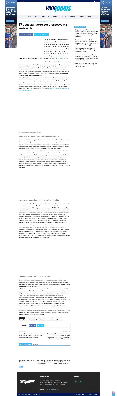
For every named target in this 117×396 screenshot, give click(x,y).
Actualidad (28, 17)
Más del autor (36, 344)
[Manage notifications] (113, 392)
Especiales (88, 17)
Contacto (84, 394)
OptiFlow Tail (53, 317)
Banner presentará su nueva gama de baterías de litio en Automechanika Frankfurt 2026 (62, 362)
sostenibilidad (42, 319)
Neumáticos (36, 17)
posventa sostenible (32, 319)
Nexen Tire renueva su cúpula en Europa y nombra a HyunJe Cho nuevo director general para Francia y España (86, 50)
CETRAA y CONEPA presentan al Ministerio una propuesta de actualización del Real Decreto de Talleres (86, 65)
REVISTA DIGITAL (40, 1)
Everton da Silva (37, 317)
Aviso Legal (95, 394)
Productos (63, 17)
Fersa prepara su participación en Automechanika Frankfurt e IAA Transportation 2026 (45, 362)
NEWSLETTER (33, 1)
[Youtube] (97, 1)
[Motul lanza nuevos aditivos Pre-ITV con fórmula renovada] (27, 353)
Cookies (90, 394)
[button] (96, 17)
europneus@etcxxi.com (53, 389)
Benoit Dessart (29, 317)
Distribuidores (72, 17)
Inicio (20, 21)
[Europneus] (58, 8)
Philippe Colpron (23, 319)
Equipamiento (55, 17)
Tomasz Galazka (50, 319)
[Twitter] (94, 1)
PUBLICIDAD (48, 1)
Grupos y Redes (45, 17)
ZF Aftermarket (63, 58)
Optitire (59, 317)
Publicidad (78, 394)
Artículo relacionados (25, 344)
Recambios (81, 17)
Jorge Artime (46, 317)
